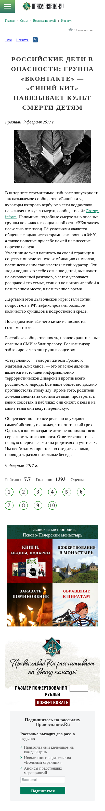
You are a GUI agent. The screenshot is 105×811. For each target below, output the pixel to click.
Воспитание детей (44, 20)
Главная (10, 20)
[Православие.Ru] (42, 6)
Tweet (8, 40)
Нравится (22, 40)
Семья (24, 20)
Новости (66, 20)
